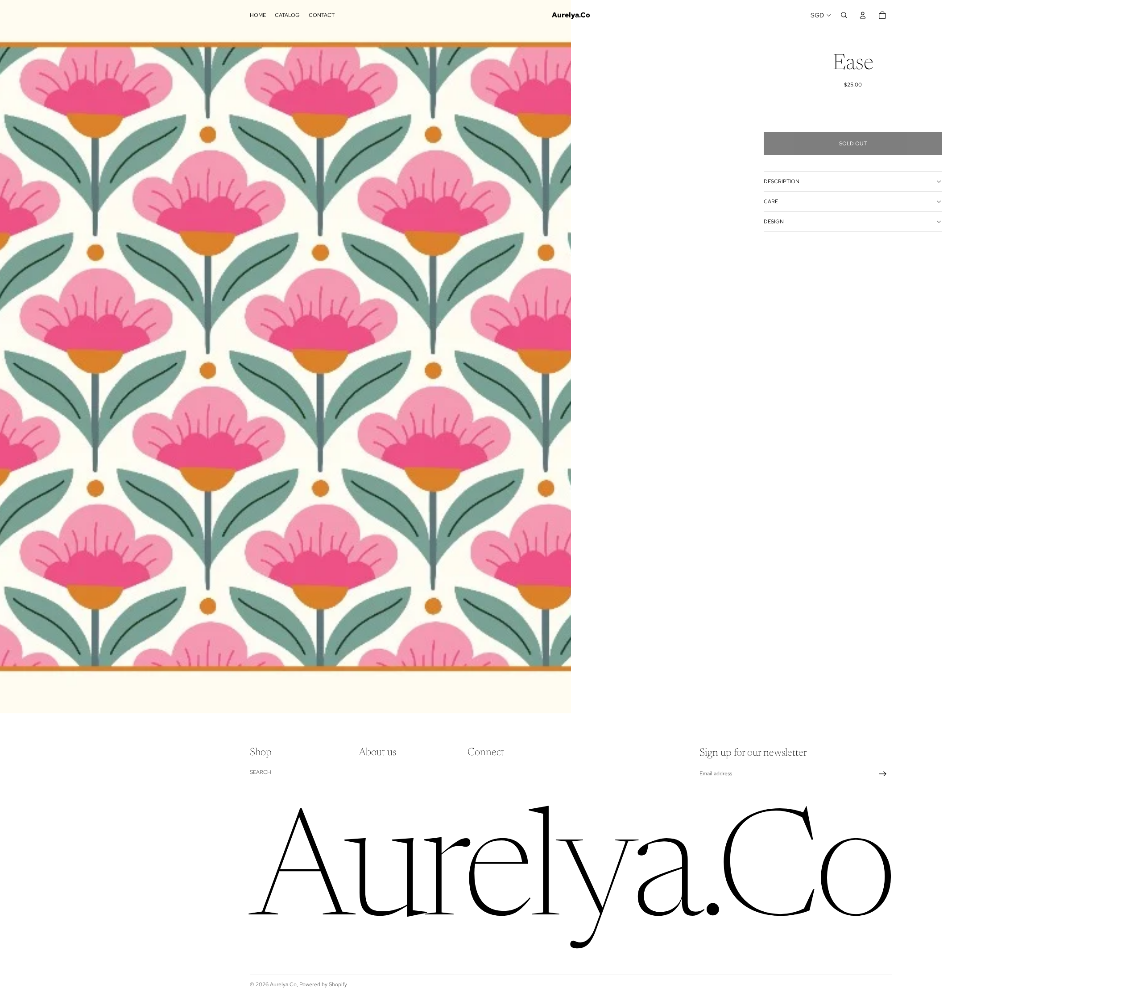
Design (774, 221)
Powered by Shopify (323, 984)
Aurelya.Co (283, 984)
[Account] (863, 15)
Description (781, 181)
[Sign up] (882, 774)
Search (260, 772)
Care (771, 201)
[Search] (844, 15)
